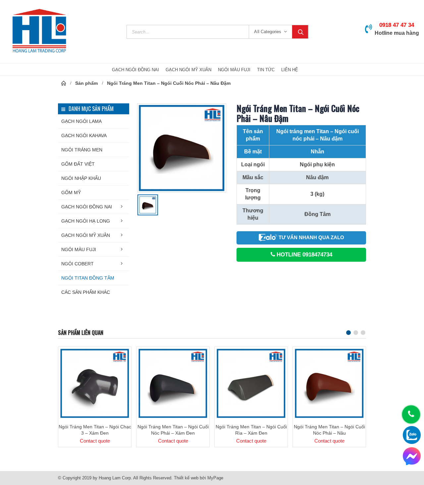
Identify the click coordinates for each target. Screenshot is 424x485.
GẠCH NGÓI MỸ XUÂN (188, 69)
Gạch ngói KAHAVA (84, 135)
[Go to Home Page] (63, 83)
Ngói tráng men (81, 149)
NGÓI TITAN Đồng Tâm (87, 278)
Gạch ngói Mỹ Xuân (85, 235)
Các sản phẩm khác (85, 292)
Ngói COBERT (77, 263)
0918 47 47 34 (396, 25)
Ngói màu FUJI (78, 249)
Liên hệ (289, 69)
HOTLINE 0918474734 (303, 254)
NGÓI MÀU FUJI (234, 69)
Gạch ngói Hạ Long (85, 221)
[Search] (300, 31)
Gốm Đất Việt (78, 164)
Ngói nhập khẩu (81, 178)
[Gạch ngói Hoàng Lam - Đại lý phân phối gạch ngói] (39, 31)
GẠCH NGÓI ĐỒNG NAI (135, 69)
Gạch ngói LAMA (81, 121)
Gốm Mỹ (71, 192)
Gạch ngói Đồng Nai (86, 206)
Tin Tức (266, 69)
